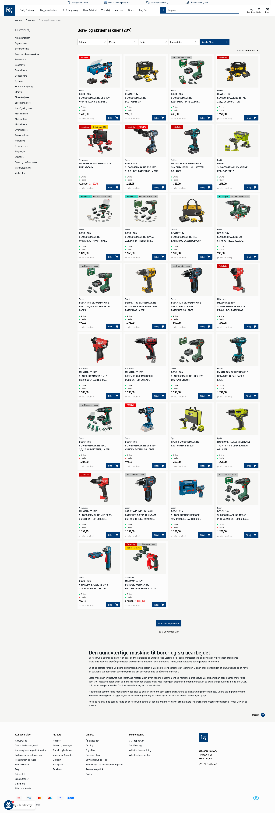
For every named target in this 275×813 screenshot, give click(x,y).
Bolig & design (27, 10)
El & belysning (70, 10)
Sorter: (240, 50)
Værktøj (105, 10)
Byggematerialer (49, 10)
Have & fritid (89, 10)
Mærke (112, 42)
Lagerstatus (176, 42)
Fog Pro (143, 10)
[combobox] (202, 10)
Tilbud (131, 10)
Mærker (119, 10)
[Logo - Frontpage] (9, 10)
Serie (142, 42)
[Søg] (163, 10)
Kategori (83, 42)
